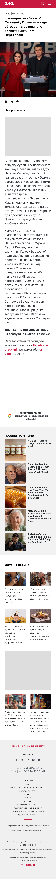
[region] (28, 136)
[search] (42, 4)
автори (28, 801)
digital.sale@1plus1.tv (28, 853)
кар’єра (28, 794)
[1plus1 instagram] (17, 760)
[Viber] (17, 102)
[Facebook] (6, 102)
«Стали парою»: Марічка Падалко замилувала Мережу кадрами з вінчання (40, 594)
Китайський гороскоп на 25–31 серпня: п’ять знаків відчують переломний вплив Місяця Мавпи (15, 718)
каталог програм (28, 791)
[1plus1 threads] (22, 760)
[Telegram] (11, 102)
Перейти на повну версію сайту (28, 745)
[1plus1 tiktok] (28, 760)
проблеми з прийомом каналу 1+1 (28, 787)
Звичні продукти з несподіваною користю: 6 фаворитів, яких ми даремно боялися (39, 633)
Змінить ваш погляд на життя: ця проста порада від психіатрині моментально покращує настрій (15, 634)
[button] (49, 4)
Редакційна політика (28, 815)
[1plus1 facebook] (33, 760)
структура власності (28, 804)
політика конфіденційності (28, 808)
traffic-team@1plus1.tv (28, 860)
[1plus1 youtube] (39, 760)
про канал (28, 781)
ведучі (28, 798)
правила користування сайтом (28, 811)
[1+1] (9, 3)
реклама (28, 784)
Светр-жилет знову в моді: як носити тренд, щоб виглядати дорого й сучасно (15, 595)
